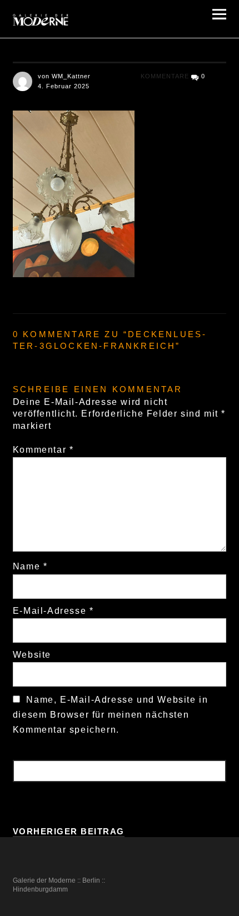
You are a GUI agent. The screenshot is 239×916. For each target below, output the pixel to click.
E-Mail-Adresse (53, 610)
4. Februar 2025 (63, 86)
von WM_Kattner (64, 76)
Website (32, 654)
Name (30, 566)
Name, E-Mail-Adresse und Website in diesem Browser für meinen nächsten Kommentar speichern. (110, 714)
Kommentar (43, 449)
